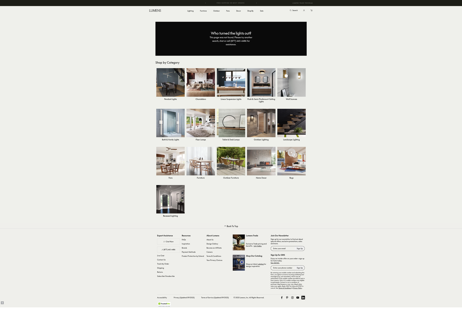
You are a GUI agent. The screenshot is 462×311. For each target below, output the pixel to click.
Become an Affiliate (214, 248)
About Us (210, 240)
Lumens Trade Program (302, 3)
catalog (261, 264)
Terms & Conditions (214, 256)
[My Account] (304, 10)
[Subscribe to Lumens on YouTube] (297, 297)
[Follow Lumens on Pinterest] (287, 297)
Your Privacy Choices (214, 260)
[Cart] (311, 10)
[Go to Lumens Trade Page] (239, 242)
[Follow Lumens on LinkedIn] (303, 297)
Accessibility (162, 297)
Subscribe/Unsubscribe (166, 276)
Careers (210, 252)
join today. (258, 246)
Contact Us (161, 260)
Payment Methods (189, 252)
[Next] (256, 3)
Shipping (160, 268)
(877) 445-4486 (169, 250)
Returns (160, 272)
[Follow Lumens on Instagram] (292, 297)
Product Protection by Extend (193, 256)
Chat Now (170, 242)
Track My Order (163, 264)
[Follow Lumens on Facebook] (281, 297)
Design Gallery (212, 244)
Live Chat (160, 256)
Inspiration (186, 244)
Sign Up (300, 248)
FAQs (184, 240)
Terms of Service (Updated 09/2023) (215, 297)
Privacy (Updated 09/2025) (184, 297)
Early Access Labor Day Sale (231, 3)
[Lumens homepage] (155, 10)
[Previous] (205, 3)
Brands (184, 248)
